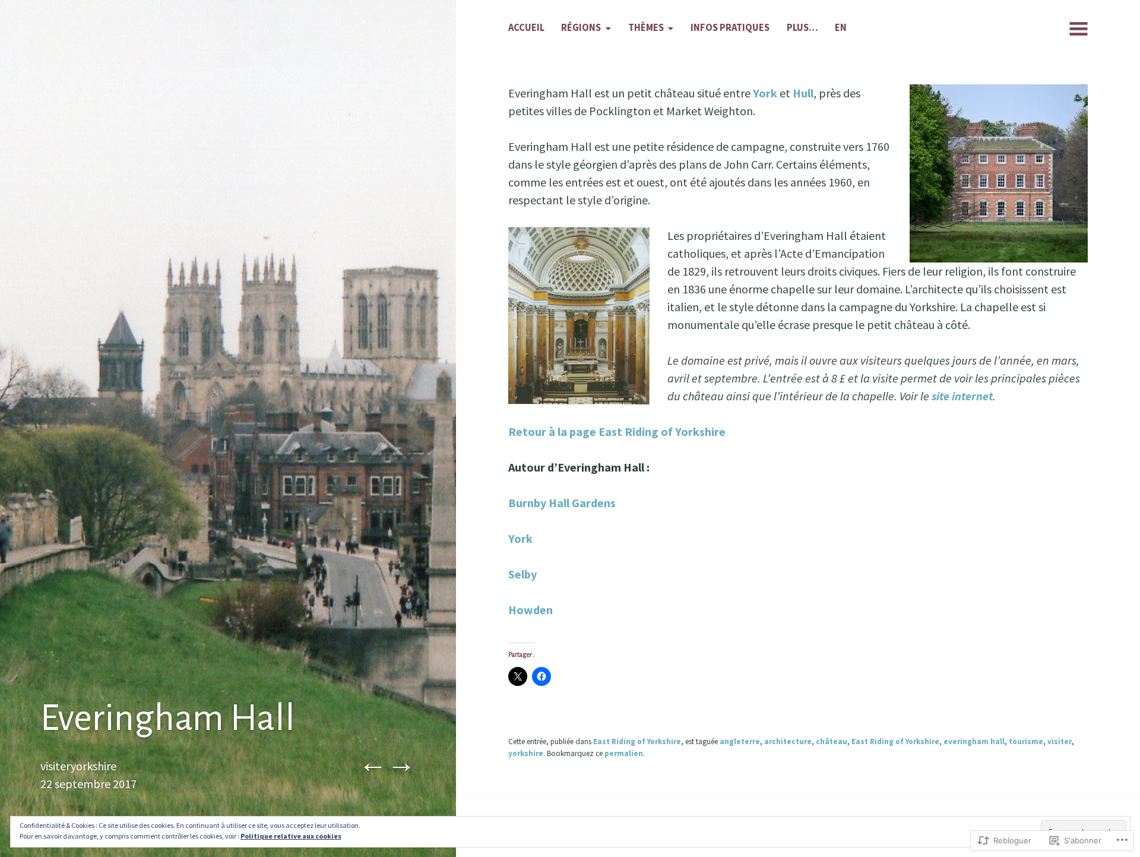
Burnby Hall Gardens (562, 502)
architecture (788, 741)
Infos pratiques (730, 27)
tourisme (1026, 741)
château (831, 741)
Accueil (526, 27)
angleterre (740, 741)
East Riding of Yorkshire (637, 741)
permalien (623, 753)
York (765, 93)
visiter (1059, 741)
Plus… (802, 27)
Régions (581, 27)
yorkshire (525, 753)
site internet (962, 395)
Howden (530, 609)
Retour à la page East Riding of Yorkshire (617, 431)
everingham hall (974, 741)
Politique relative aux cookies (290, 835)
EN (841, 27)
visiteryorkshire (78, 765)
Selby (522, 574)
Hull (803, 93)
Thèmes (646, 27)
